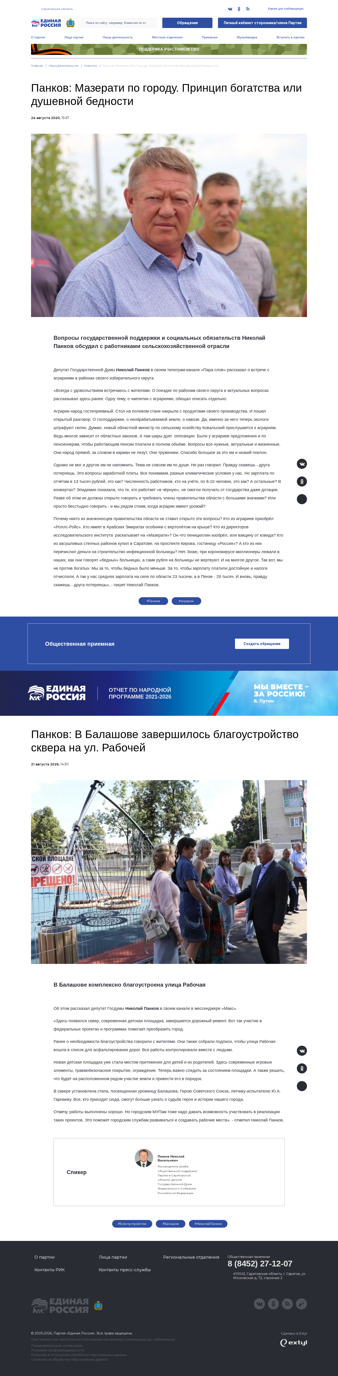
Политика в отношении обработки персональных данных (78, 1355)
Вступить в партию (291, 37)
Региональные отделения (191, 1257)
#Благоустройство (132, 1224)
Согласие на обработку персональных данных (69, 1360)
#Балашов (171, 1224)
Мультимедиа (247, 37)
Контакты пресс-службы (125, 1269)
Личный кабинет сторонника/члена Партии (262, 23)
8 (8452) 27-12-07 (260, 1263)
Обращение (187, 23)
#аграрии (186, 601)
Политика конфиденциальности (57, 1350)
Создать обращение (262, 644)
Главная (37, 65)
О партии (38, 37)
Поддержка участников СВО (169, 49)
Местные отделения (167, 37)
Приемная (210, 37)
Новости (90, 65)
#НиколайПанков (208, 1224)
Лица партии (73, 37)
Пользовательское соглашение (57, 1346)
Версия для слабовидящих (285, 8)
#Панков (153, 601)
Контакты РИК (49, 1269)
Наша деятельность (118, 37)
